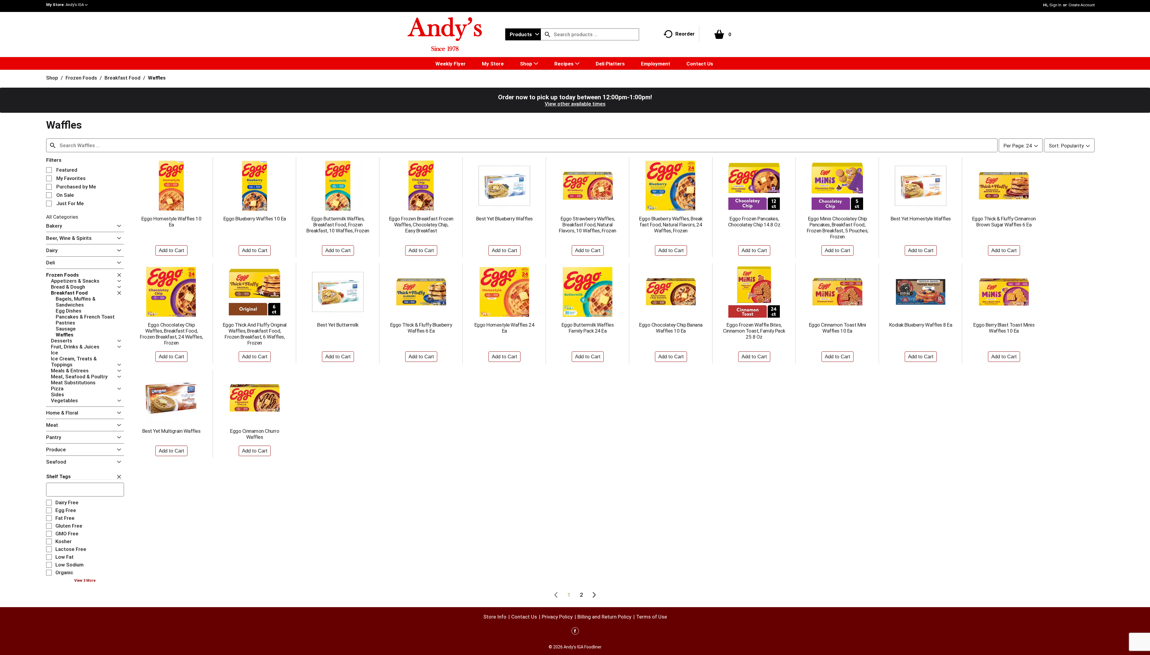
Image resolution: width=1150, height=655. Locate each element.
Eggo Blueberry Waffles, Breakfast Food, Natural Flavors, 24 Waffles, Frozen (671, 225)
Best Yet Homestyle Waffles (921, 219)
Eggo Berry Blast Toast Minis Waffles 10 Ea (1003, 328)
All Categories (62, 217)
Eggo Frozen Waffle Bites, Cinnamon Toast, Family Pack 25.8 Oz (754, 331)
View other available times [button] (575, 104)
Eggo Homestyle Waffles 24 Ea (504, 328)
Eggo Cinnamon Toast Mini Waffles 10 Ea (837, 328)
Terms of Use (651, 617)
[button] (77, 4)
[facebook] (575, 632)
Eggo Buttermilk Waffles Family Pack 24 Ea (588, 328)
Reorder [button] (685, 34)
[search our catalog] (547, 34)
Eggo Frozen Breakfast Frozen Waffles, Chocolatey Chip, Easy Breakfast (421, 225)
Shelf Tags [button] (58, 476)
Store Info (494, 617)
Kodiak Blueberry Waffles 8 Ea (920, 325)
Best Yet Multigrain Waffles (171, 431)
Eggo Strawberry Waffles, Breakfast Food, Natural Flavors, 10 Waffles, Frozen (587, 225)
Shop (52, 78)
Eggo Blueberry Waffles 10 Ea (254, 219)
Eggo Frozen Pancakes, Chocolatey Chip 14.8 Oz (754, 222)
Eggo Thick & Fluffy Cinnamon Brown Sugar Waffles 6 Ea (1004, 222)
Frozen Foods (81, 78)
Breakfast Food (122, 78)
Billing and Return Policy (604, 617)
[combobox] (523, 34)
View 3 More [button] (85, 580)
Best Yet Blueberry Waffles (504, 219)
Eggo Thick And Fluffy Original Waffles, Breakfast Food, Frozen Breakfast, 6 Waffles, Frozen (255, 334)
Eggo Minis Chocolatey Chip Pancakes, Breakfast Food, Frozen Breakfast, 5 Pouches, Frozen (837, 228)
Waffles (157, 78)
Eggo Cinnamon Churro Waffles (254, 434)
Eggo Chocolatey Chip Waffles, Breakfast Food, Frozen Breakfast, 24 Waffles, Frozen (171, 334)
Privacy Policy (557, 617)
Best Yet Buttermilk (337, 325)
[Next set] (594, 595)
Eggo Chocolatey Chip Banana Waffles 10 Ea (671, 328)
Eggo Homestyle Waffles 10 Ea (171, 222)
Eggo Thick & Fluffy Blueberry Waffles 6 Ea (421, 328)
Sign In (1055, 5)
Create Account (1082, 5)
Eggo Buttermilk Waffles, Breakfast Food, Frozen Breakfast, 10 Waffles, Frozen (337, 225)
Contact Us (524, 617)
